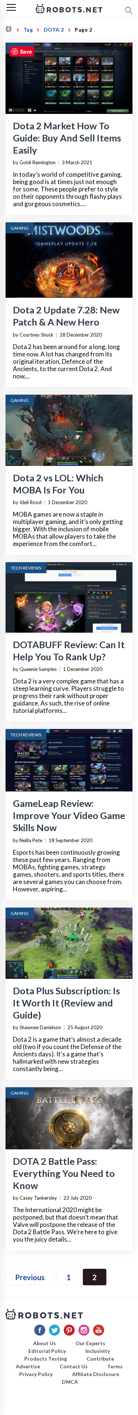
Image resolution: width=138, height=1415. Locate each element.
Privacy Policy (36, 1374)
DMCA (70, 1382)
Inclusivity (97, 1351)
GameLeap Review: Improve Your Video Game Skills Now (69, 815)
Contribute (100, 1358)
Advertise (28, 1366)
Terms (115, 1366)
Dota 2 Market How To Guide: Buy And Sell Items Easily (67, 137)
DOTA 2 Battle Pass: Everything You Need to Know (64, 1173)
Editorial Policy (47, 1351)
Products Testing (45, 1358)
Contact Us (74, 1366)
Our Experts (90, 1343)
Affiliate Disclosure (95, 1374)
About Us (44, 1343)
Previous (30, 1277)
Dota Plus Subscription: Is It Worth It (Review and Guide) (66, 1002)
